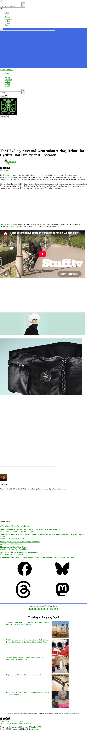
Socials (7, 82)
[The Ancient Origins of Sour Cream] (11, 544)
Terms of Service (18, 721)
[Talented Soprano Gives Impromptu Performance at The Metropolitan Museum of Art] (60, 673)
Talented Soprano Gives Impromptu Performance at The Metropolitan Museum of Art (26, 658)
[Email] (9, 168)
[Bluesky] (4, 168)
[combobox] (10, 93)
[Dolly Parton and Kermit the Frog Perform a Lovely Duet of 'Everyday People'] (60, 708)
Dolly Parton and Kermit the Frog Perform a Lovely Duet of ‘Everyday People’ (30, 529)
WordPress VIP (35, 727)
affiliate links (29, 713)
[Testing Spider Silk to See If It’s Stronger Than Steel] (12, 539)
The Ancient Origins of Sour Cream (13, 547)
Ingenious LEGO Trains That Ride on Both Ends (23, 675)
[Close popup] (1, 29)
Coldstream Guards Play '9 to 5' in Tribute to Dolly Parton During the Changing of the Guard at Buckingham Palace (27, 641)
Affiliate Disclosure (25, 723)
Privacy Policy (5, 721)
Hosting (7, 78)
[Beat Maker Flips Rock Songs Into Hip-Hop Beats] (14, 549)
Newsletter (8, 80)
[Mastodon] (62, 597)
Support (7, 84)
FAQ (6, 76)
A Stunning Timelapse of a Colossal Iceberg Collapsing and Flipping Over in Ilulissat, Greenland (37, 557)
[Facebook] (1, 168)
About (7, 73)
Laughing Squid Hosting (43, 608)
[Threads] (6, 168)
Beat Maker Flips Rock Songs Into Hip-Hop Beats (19, 552)
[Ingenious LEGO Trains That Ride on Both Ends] (60, 690)
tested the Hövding (8, 224)
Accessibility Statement (8, 723)
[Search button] (23, 91)
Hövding (6, 175)
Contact (7, 86)
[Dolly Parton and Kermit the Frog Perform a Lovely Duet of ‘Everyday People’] (14, 526)
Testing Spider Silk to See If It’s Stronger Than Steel (20, 542)
